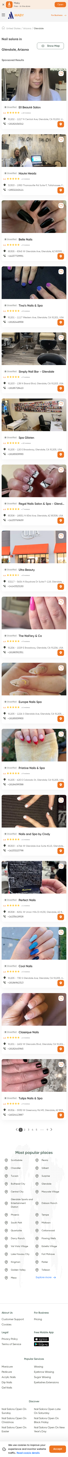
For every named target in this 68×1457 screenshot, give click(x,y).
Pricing (38, 1319)
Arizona (27, 28)
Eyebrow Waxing (44, 1372)
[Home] (16, 15)
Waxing (38, 1367)
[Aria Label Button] (60, 124)
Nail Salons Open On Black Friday (46, 1420)
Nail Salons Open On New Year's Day (49, 1429)
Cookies (6, 1324)
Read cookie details (28, 1453)
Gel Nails (7, 1388)
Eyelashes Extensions (46, 1382)
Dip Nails (7, 1382)
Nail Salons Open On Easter (14, 1429)
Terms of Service (11, 1344)
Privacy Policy (10, 1339)
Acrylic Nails (9, 1377)
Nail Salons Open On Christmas (14, 1420)
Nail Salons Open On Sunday (14, 1411)
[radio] (8, 113)
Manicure (7, 1367)
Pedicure (7, 1372)
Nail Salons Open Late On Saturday (47, 1411)
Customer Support (13, 1319)
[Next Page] (51, 1130)
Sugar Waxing (42, 1377)
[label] (3, 29)
